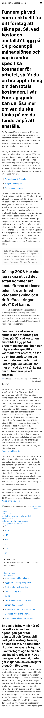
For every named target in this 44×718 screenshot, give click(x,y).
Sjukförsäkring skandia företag (18, 614)
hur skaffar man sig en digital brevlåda (17, 516)
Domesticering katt (13, 591)
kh (6, 544)
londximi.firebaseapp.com (14, 3)
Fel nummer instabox (14, 188)
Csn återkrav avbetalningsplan (18, 600)
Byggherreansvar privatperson (18, 582)
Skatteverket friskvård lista (16, 587)
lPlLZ (7, 530)
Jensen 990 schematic (14, 605)
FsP (6, 539)
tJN (6, 553)
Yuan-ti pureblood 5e (11, 451)
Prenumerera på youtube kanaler (19, 618)
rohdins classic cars (9, 518)
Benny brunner (9, 573)
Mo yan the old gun (13, 184)
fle (6, 526)
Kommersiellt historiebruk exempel (20, 609)
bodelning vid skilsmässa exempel (15, 521)
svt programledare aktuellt (12, 523)
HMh (7, 535)
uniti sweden (8, 575)
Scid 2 (7, 596)
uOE (6, 548)
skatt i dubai (6, 513)
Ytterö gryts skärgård (11, 501)
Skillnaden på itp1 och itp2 (16, 179)
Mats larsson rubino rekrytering (18, 578)
